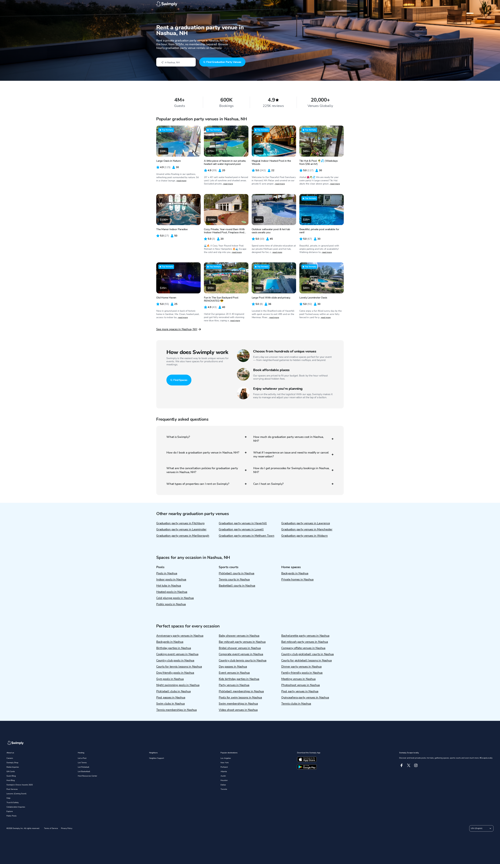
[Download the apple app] (307, 759)
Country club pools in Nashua (175, 660)
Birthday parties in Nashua (173, 648)
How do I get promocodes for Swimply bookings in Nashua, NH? (291, 470)
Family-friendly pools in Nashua (302, 673)
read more (181, 180)
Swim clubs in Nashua (170, 704)
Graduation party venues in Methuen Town (246, 536)
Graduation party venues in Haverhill (243, 523)
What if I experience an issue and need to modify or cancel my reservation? (291, 454)
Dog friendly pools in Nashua (175, 673)
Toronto (224, 789)
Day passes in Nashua (233, 667)
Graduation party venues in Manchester (306, 529)
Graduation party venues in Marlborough (182, 536)
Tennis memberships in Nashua (176, 710)
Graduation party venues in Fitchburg (180, 523)
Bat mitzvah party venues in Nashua (304, 642)
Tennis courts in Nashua (234, 579)
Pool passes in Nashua (170, 697)
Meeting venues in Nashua (298, 679)
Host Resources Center (87, 776)
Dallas (223, 785)
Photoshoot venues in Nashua (300, 685)
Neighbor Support (156, 758)
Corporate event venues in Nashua (241, 654)
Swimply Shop (12, 762)
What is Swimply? (178, 437)
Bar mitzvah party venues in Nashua (242, 642)
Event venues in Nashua (234, 673)
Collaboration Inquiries (16, 807)
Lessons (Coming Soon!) (16, 793)
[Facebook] (401, 765)
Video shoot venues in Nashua (238, 710)
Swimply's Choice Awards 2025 (20, 785)
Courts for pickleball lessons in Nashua (306, 660)
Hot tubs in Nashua (168, 586)
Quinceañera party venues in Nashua (305, 697)
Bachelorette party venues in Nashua (305, 636)
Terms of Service (51, 828)
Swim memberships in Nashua (238, 704)
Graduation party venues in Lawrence (305, 523)
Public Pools (12, 816)
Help (8, 798)
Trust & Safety (13, 802)
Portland (224, 767)
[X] (408, 765)
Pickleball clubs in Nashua (173, 691)
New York (225, 762)
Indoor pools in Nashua (171, 579)
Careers (10, 758)
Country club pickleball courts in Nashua (307, 654)
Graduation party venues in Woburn (304, 536)
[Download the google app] (307, 766)
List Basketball (84, 771)
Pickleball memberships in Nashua (241, 691)
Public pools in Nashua (171, 604)
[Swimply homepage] (250, 4)
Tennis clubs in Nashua (296, 704)
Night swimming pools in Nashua (177, 685)
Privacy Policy (66, 828)
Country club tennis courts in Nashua (242, 660)
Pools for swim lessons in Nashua (240, 697)
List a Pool (82, 758)
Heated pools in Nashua (171, 592)
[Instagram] (416, 765)
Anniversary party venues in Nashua (179, 636)
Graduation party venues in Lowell (241, 529)
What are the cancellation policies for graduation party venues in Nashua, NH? (202, 470)
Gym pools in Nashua (170, 679)
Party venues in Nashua (234, 685)
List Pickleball (83, 767)
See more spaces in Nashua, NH (176, 329)
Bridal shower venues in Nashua (240, 648)
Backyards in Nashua (294, 573)
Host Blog (11, 780)
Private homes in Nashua (297, 579)
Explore (10, 811)
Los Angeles (226, 758)
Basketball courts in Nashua (237, 586)
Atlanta (224, 771)
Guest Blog (11, 776)
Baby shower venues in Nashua (239, 636)
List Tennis (82, 762)
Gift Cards (11, 771)
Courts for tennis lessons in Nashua (179, 667)
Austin (223, 776)
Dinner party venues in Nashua (301, 667)
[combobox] (176, 62)
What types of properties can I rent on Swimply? (197, 484)
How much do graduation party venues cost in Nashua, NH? (288, 439)
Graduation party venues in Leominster (181, 529)
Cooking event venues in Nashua (177, 654)
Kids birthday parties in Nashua (239, 679)
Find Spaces (180, 380)
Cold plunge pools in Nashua (175, 598)
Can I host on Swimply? (268, 484)
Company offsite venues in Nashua (303, 648)
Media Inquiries (13, 767)
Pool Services (12, 789)
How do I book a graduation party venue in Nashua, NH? (202, 453)
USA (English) (476, 828)
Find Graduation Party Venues (223, 62)
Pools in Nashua (166, 573)
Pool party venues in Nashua (299, 691)
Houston (224, 780)
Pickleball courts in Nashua (236, 573)
